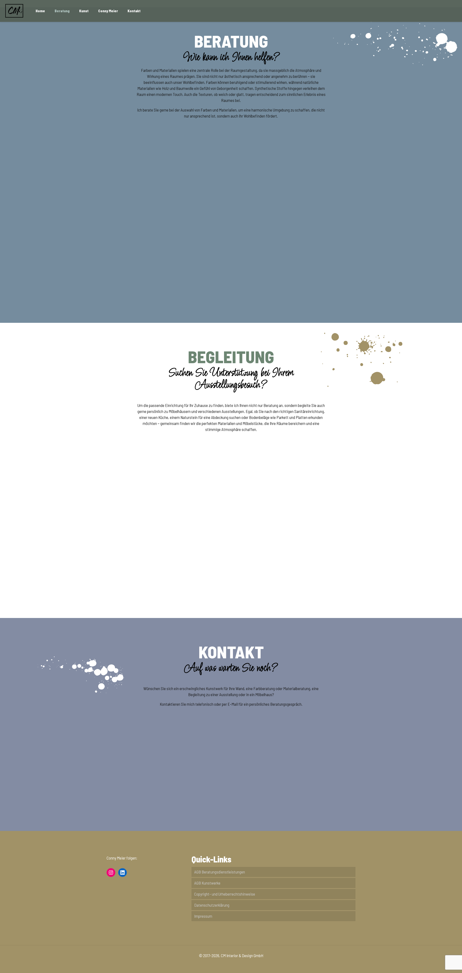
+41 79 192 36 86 (316, 791)
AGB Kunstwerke (207, 882)
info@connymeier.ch (231, 785)
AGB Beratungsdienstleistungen (219, 871)
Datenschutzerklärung (211, 905)
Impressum (203, 916)
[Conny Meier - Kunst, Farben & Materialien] (14, 11)
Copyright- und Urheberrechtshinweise (224, 894)
